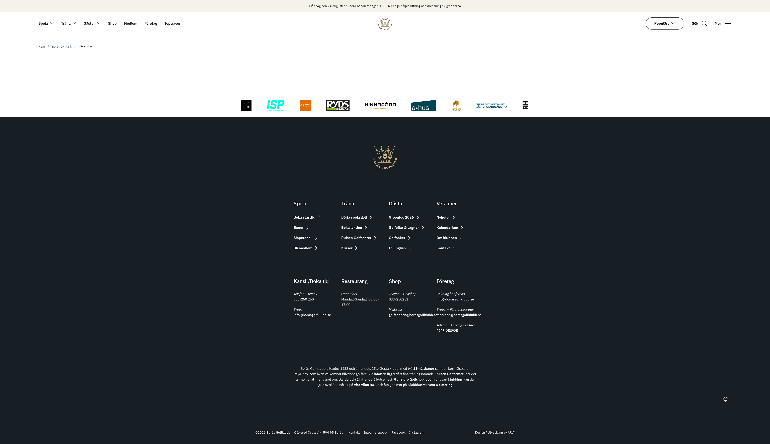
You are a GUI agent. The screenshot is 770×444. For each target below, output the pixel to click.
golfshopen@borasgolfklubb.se (413, 315)
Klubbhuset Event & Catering (430, 384)
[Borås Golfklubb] (385, 29)
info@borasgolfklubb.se (312, 315)
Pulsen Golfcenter (450, 374)
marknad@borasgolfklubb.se (459, 315)
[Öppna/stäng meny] (728, 23)
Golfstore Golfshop (409, 379)
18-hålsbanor (423, 368)
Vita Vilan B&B (365, 384)
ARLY (511, 432)
